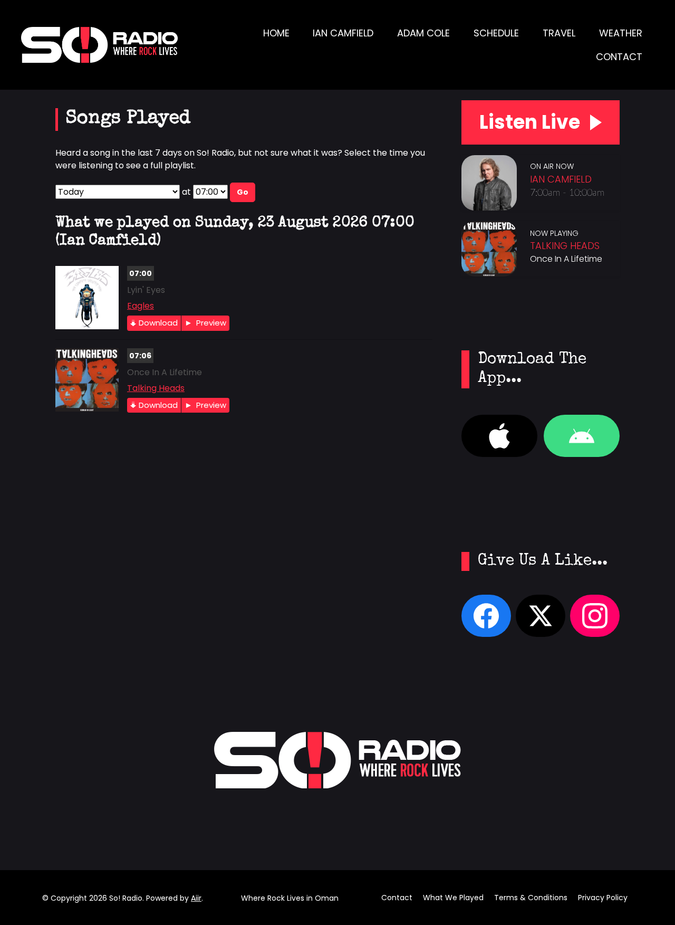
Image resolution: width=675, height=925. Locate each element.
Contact (619, 56)
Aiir (196, 898)
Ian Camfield (343, 33)
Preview (210, 322)
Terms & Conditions (530, 897)
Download (158, 322)
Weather (620, 33)
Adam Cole (423, 33)
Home (276, 33)
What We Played (453, 897)
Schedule (496, 33)
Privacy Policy (603, 897)
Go (242, 192)
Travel (559, 33)
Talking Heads (156, 388)
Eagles (140, 306)
